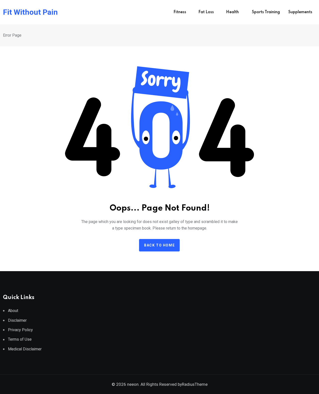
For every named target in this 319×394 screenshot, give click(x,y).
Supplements (300, 12)
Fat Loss (206, 12)
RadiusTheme (195, 384)
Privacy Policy (20, 329)
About (13, 310)
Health (233, 12)
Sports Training (266, 12)
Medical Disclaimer (25, 349)
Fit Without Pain (30, 12)
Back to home (159, 245)
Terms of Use (20, 339)
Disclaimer (17, 320)
